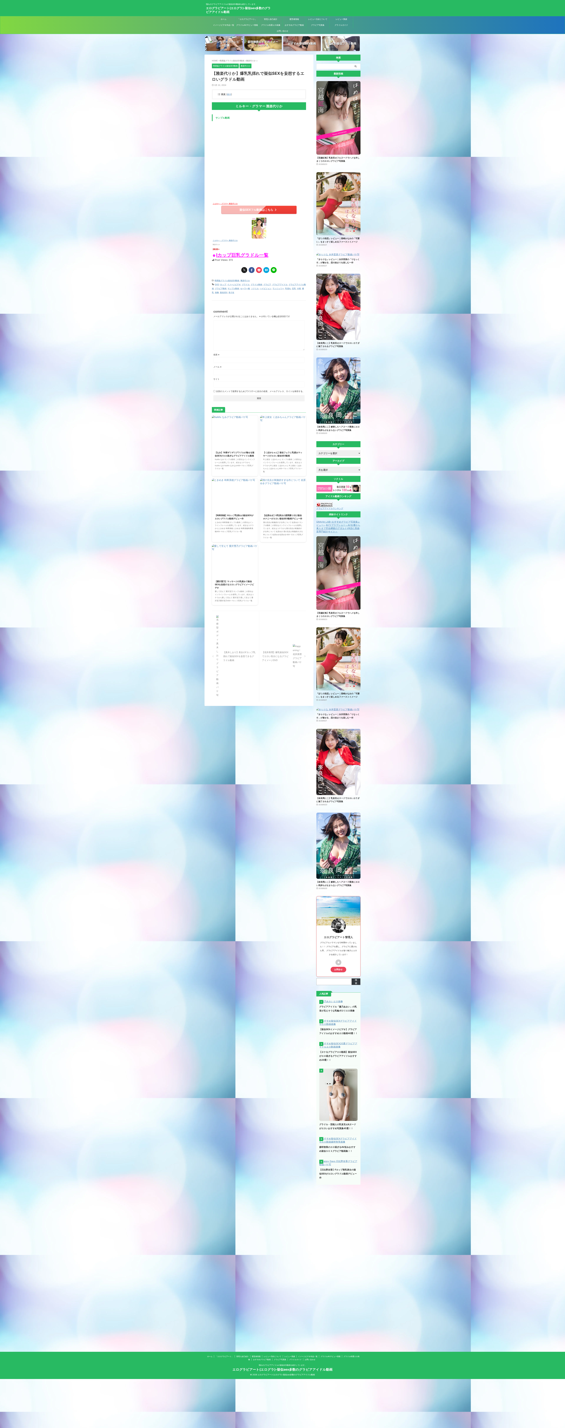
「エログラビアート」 (247, 19)
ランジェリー (278, 288)
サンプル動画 (233, 288)
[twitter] (244, 270)
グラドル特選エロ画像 (270, 25)
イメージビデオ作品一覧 (223, 25)
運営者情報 (294, 19)
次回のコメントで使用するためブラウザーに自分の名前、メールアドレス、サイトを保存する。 (260, 391)
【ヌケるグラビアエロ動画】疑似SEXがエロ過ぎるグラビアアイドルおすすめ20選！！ (338, 1056)
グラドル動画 (256, 284)
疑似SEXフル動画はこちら (256, 209)
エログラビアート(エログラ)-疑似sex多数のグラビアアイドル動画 (282, 1369)
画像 (217, 292)
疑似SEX (223, 292)
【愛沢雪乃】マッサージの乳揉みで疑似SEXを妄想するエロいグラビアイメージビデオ (234, 584)
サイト (216, 379)
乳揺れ (288, 288)
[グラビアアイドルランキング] (324, 505)
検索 (356, 981)
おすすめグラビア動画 (294, 25)
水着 (299, 288)
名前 (216, 354)
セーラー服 (245, 288)
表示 (229, 94)
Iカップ (223, 284)
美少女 (231, 292)
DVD (217, 284)
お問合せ (338, 969)
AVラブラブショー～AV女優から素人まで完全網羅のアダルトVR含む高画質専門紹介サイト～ (338, 528)
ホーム (223, 19)
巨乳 (294, 288)
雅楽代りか (245, 280)
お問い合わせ (282, 31)
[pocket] (259, 270)
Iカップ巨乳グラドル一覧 (242, 255)
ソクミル (255, 288)
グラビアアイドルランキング (329, 508)
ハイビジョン (265, 288)
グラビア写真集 (317, 25)
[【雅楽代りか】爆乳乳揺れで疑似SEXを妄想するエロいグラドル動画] (266, 270)
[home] (338, 962)
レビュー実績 (341, 19)
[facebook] (252, 270)
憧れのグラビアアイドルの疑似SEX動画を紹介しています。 (282, 1365)
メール (217, 367)
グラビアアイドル (280, 284)
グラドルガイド (341, 25)
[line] (274, 270)
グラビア (267, 284)
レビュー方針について (317, 19)
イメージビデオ (234, 284)
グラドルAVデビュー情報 (247, 25)
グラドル (246, 284)
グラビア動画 (220, 288)
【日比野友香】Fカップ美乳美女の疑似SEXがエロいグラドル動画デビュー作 (338, 1173)
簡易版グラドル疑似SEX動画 (227, 280)
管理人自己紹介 (270, 19)
